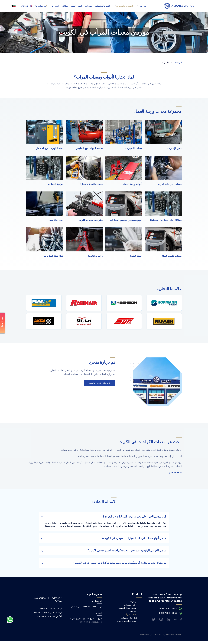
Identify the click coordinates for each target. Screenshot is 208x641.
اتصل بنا (55, 6)
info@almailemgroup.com (91, 622)
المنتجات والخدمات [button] (124, 6)
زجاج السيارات (130, 604)
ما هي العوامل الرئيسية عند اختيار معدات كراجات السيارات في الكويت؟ (126, 550)
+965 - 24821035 (46, 616)
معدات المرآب (130, 614)
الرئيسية (178, 62)
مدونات (88, 6)
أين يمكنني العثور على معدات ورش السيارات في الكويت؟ (134, 516)
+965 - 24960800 (46, 608)
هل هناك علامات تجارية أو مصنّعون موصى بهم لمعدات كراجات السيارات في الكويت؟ (119, 562)
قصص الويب (76, 6)
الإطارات (133, 601)
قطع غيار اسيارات (129, 617)
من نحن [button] (142, 6)
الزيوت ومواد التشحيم (127, 608)
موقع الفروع (40, 6)
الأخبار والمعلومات (103, 6)
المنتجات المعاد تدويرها (127, 621)
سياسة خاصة (144, 634)
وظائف (65, 6)
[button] (13, 6)
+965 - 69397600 (168, 613)
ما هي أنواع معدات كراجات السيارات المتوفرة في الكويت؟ (134, 538)
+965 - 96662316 (168, 608)
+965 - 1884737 (40, 612)
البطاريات (133, 611)
